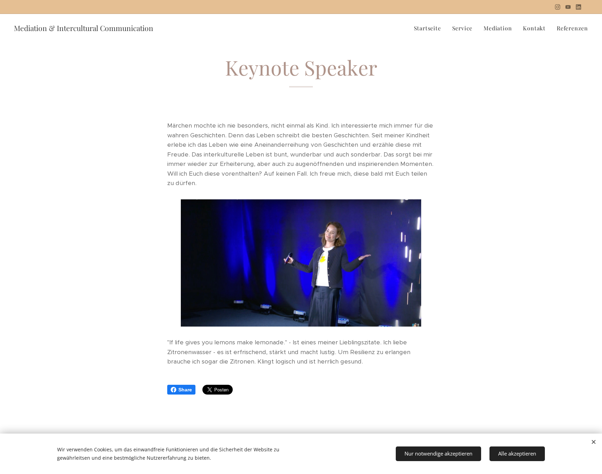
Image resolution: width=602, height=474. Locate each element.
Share (185, 389)
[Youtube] (568, 7)
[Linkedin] (578, 7)
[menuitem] (429, 28)
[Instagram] (557, 7)
